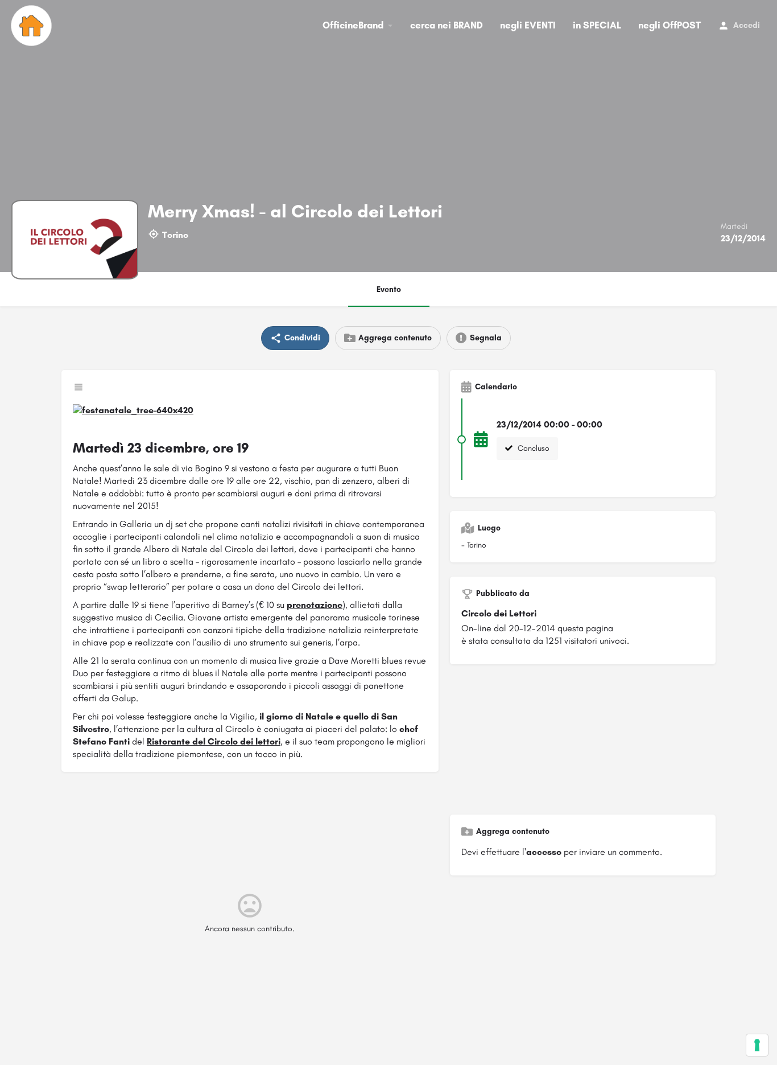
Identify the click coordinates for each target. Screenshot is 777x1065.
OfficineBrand (353, 25)
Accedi (746, 25)
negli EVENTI (528, 25)
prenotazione (314, 604)
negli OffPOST (669, 25)
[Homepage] (33, 25)
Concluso (532, 448)
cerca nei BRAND (446, 25)
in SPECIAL (597, 25)
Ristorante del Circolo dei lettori (213, 741)
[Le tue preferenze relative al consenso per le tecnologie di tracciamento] (757, 1045)
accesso (543, 851)
